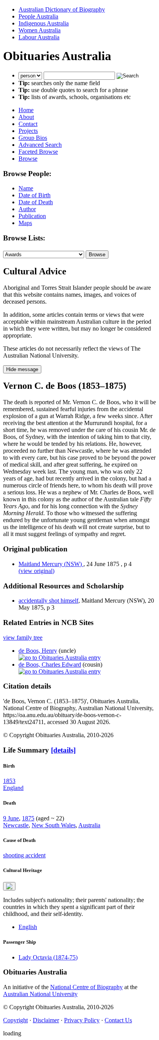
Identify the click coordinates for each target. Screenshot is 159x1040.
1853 (9, 781)
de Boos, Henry (38, 650)
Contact (28, 124)
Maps (25, 223)
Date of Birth (35, 195)
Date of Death (36, 202)
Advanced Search (40, 144)
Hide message (22, 369)
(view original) (36, 571)
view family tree (22, 637)
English (28, 927)
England (13, 788)
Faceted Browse (38, 151)
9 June (11, 818)
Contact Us (118, 1020)
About (26, 117)
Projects (28, 131)
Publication (32, 216)
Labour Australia (39, 37)
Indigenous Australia (44, 23)
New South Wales (54, 825)
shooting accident (24, 855)
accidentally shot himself (48, 600)
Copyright (15, 1020)
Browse (28, 158)
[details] (63, 750)
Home (26, 110)
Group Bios (33, 137)
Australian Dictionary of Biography (62, 9)
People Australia (38, 16)
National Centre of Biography (86, 987)
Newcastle (16, 825)
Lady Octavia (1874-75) (48, 957)
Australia (89, 825)
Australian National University (40, 994)
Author (27, 209)
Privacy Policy (82, 1020)
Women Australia (40, 30)
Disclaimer (46, 1020)
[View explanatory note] (9, 886)
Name (26, 188)
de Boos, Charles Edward (50, 664)
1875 (28, 818)
